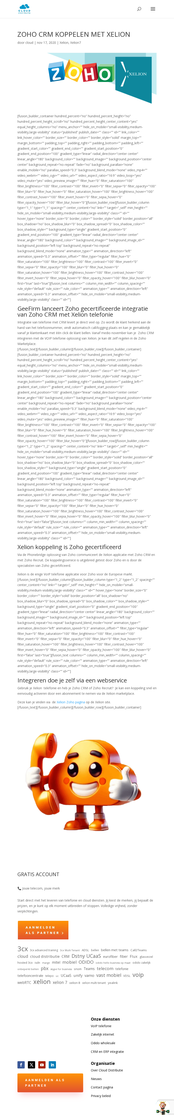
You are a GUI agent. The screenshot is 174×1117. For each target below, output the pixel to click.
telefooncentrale (30, 975)
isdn (37, 963)
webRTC (24, 982)
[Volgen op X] (31, 1064)
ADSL (85, 950)
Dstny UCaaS (86, 956)
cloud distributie (45, 956)
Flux (134, 956)
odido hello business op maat (113, 962)
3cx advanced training (44, 950)
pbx (44, 968)
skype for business (61, 969)
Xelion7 (75, 42)
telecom (105, 968)
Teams (89, 968)
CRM (66, 956)
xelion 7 (60, 982)
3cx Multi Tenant (70, 950)
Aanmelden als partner (45, 1082)
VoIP (101, 1026)
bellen (95, 950)
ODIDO (86, 962)
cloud (29, 42)
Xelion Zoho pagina (71, 702)
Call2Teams (138, 950)
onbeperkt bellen (28, 969)
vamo (89, 975)
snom (78, 969)
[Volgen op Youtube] (42, 1064)
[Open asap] (162, 1108)
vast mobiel (108, 975)
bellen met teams (114, 950)
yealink (113, 983)
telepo (49, 976)
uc (57, 976)
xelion (42, 981)
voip (138, 975)
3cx (22, 949)
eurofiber (110, 956)
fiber (124, 956)
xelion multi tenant (94, 983)
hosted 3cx (25, 963)
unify (77, 975)
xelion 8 (74, 983)
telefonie (122, 969)
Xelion (64, 42)
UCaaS (66, 975)
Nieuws (96, 1079)
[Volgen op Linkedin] (52, 1064)
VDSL (126, 976)
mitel (56, 962)
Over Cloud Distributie (107, 1070)
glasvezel (146, 957)
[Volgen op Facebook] (21, 1064)
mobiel (69, 962)
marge (46, 962)
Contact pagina (102, 1087)
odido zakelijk (141, 963)
